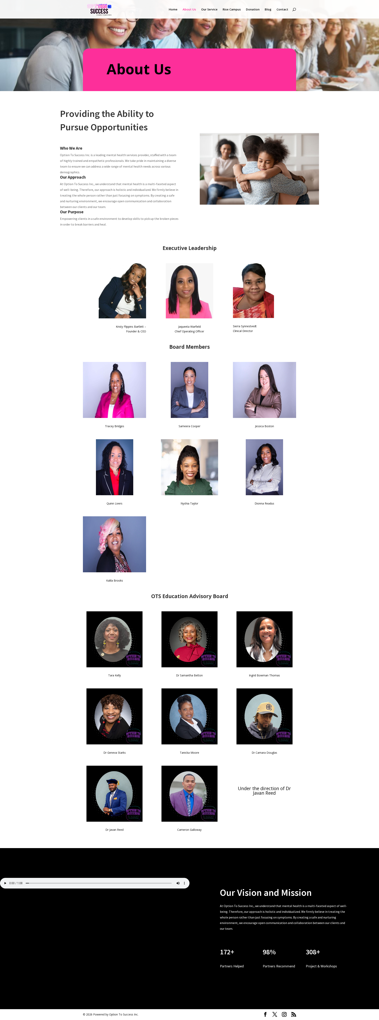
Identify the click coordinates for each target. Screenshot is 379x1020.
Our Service (209, 9)
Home (173, 9)
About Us (189, 9)
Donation (253, 9)
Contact (282, 9)
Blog (268, 9)
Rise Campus (232, 9)
